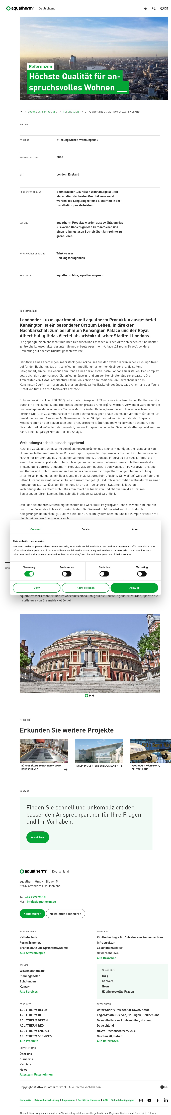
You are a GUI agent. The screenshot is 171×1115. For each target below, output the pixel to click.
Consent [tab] (35, 529)
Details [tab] (85, 529)
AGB (105, 1100)
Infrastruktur (106, 942)
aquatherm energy (34, 1030)
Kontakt (25, 986)
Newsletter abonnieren (65, 913)
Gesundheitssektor (110, 947)
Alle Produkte (29, 1041)
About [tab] (135, 529)
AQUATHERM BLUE (32, 1015)
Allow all (134, 587)
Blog (105, 975)
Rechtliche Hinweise (89, 1100)
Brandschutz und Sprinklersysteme (44, 947)
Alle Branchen (106, 958)
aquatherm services (36, 1036)
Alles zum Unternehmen (36, 1074)
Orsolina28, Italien (109, 1036)
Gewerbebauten (108, 953)
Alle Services (29, 991)
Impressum (68, 1100)
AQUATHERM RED (32, 1025)
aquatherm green (34, 1020)
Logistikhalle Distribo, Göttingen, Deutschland (128, 1015)
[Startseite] (21, 111)
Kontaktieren (38, 837)
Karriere (108, 981)
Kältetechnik (28, 937)
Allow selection (86, 587)
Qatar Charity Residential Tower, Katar (123, 1009)
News (106, 986)
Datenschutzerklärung (46, 1100)
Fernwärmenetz (31, 942)
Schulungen (28, 981)
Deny (37, 587)
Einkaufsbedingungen (122, 1100)
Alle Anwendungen (32, 952)
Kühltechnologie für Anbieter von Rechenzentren (130, 937)
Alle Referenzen (108, 1041)
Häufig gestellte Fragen (118, 991)
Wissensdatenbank (32, 970)
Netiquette (26, 1100)
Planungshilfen (30, 976)
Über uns (26, 1053)
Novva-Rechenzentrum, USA (116, 1030)
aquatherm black (33, 1009)
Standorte (26, 1059)
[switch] (66, 573)
